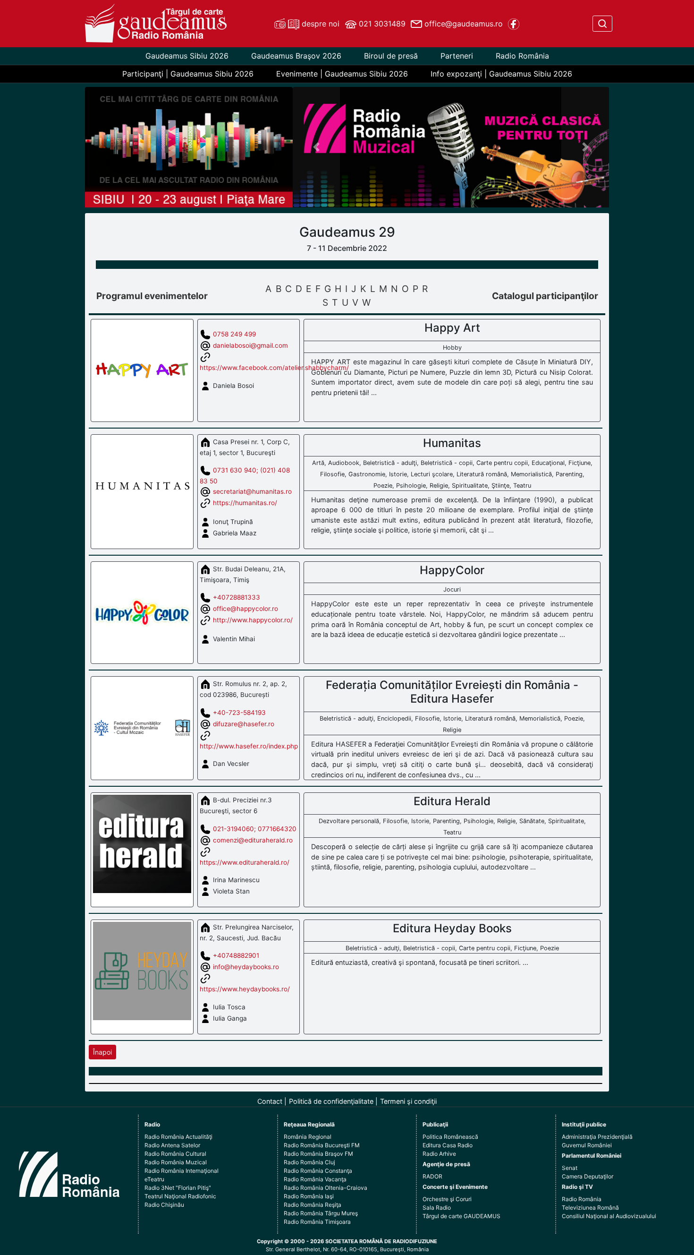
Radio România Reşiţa (312, 1204)
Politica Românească (450, 1136)
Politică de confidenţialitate (331, 1101)
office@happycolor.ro (245, 608)
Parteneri (456, 55)
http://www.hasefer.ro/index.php (249, 746)
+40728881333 (236, 597)
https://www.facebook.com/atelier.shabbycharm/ (274, 367)
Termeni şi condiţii (408, 1101)
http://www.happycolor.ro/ (253, 620)
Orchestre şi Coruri (447, 1199)
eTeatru (154, 1179)
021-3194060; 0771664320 (254, 828)
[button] (316, 147)
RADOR (432, 1176)
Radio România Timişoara (317, 1221)
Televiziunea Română (590, 1207)
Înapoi (102, 1052)
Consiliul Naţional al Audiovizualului (609, 1216)
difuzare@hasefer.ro (243, 723)
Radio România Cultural (175, 1153)
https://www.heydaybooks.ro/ (245, 989)
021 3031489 (381, 23)
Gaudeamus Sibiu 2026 (187, 55)
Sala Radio (437, 1207)
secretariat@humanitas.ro (252, 491)
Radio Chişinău (164, 1204)
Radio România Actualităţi (178, 1136)
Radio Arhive (439, 1153)
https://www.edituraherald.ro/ (244, 862)
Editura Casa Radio (448, 1145)
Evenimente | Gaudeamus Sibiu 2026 (342, 73)
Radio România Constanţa (318, 1170)
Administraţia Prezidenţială (597, 1136)
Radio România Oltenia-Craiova (325, 1187)
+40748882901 (236, 955)
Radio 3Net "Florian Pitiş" (177, 1187)
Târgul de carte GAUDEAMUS (461, 1216)
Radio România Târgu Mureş (321, 1213)
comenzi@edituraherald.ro (253, 839)
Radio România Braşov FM (318, 1153)
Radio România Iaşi (309, 1196)
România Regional (307, 1136)
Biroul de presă (391, 55)
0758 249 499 (234, 334)
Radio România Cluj (309, 1162)
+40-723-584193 (239, 712)
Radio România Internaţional (181, 1170)
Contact (269, 1101)
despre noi (319, 23)
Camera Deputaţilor (587, 1176)
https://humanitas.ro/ (245, 502)
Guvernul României (587, 1145)
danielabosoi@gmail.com (250, 345)
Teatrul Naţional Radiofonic (180, 1196)
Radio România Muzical (175, 1162)
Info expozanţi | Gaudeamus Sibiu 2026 (501, 73)
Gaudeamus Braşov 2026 (296, 55)
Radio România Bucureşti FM (322, 1145)
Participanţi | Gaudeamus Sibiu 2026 (188, 73)
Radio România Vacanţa (315, 1179)
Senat (569, 1167)
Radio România (522, 55)
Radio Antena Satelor (172, 1145)
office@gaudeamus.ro (462, 23)
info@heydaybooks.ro (246, 967)
